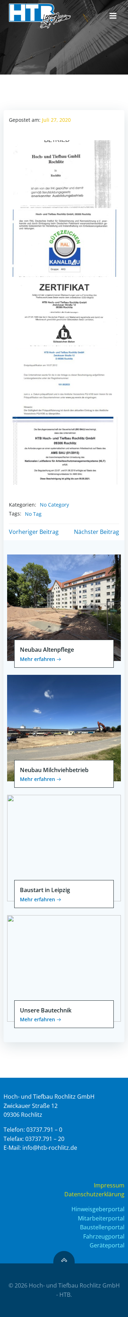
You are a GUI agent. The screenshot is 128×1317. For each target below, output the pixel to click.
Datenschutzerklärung (94, 1194)
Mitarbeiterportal (101, 1218)
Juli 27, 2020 (56, 119)
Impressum (109, 1185)
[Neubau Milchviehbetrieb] (64, 727)
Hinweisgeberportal (97, 1209)
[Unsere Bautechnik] (64, 968)
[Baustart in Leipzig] (64, 847)
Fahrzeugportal (103, 1236)
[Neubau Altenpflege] (64, 607)
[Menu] (113, 16)
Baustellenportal (102, 1227)
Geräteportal (107, 1245)
